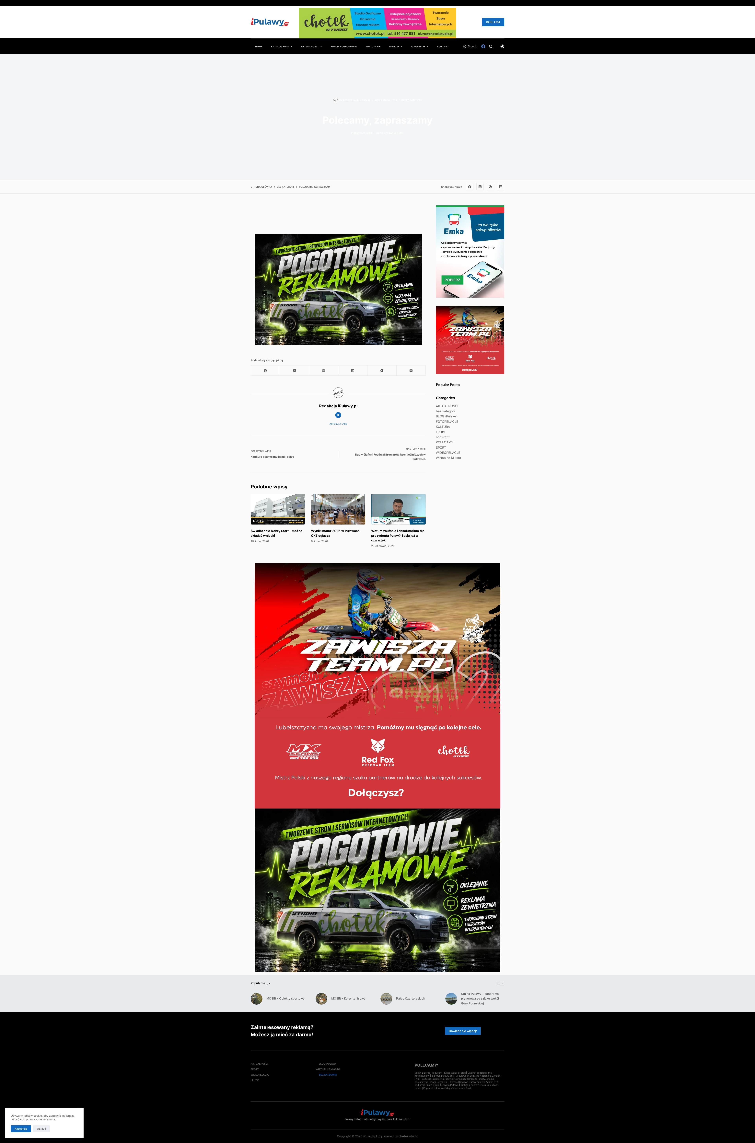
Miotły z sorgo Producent (428, 1072)
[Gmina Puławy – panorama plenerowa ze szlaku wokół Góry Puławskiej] (451, 999)
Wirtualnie (373, 46)
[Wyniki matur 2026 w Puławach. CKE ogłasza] (338, 509)
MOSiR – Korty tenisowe (348, 998)
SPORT (441, 447)
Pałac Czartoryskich (410, 998)
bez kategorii (413, 100)
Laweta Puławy (450, 1084)
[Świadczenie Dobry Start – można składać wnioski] (278, 509)
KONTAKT (443, 46)
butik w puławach (459, 1075)
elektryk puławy (440, 1075)
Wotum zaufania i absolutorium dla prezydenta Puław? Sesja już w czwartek (397, 535)
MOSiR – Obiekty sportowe (285, 998)
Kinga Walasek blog (455, 1072)
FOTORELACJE (447, 422)
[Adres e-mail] (411, 371)
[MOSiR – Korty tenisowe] (321, 999)
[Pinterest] (490, 186)
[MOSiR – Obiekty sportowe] (256, 999)
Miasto (394, 46)
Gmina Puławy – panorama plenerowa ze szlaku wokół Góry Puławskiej (480, 998)
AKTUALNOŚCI (309, 46)
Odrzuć (41, 1128)
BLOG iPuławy (446, 416)
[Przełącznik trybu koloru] (502, 46)
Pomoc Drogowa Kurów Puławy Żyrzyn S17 (474, 1082)
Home (258, 46)
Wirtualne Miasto (448, 458)
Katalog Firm (280, 46)
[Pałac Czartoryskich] (386, 999)
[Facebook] (483, 46)
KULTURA (443, 427)
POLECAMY (444, 442)
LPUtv (440, 432)
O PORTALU (418, 46)
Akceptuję (21, 1128)
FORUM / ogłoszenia (344, 46)
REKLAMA (493, 22)
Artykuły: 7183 (338, 424)
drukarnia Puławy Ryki (427, 1084)
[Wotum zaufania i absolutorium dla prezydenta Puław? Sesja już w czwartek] (398, 509)
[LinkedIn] (501, 186)
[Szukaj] (491, 46)
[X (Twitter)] (480, 186)
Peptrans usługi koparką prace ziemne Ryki (447, 1088)
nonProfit (443, 437)
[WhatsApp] (382, 371)
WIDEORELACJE (448, 453)
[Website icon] (338, 415)
